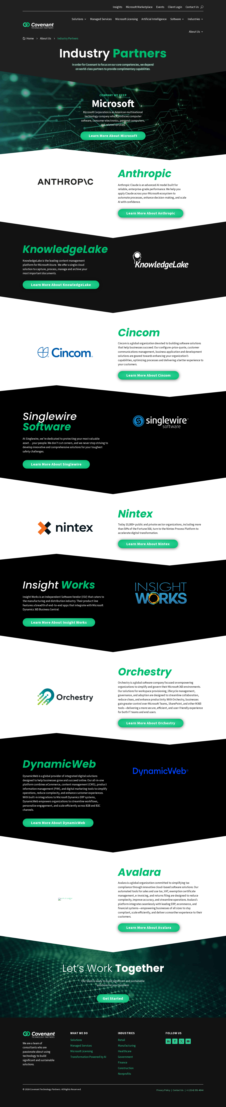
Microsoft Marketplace (139, 7)
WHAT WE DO (79, 1033)
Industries (194, 19)
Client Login (175, 7)
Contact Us (192, 7)
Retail (121, 1040)
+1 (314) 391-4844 (194, 1090)
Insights (117, 7)
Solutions (77, 19)
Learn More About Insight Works (59, 622)
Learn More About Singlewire (56, 464)
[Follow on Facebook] (175, 1041)
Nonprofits (124, 1074)
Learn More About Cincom (148, 375)
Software (175, 19)
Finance (122, 1062)
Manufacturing (127, 1045)
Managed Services (101, 19)
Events (160, 7)
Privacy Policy (163, 1090)
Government (125, 1057)
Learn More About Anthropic (150, 213)
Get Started (113, 998)
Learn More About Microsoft (113, 135)
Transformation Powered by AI (88, 1057)
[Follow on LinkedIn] (168, 1041)
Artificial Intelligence (154, 19)
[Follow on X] (181, 1041)
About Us (194, 31)
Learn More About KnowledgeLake (61, 284)
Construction (126, 1068)
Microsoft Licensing (126, 19)
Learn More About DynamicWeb (58, 822)
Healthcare (124, 1051)
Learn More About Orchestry (150, 723)
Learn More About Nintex (148, 543)
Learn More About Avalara (148, 927)
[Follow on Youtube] (188, 1041)
